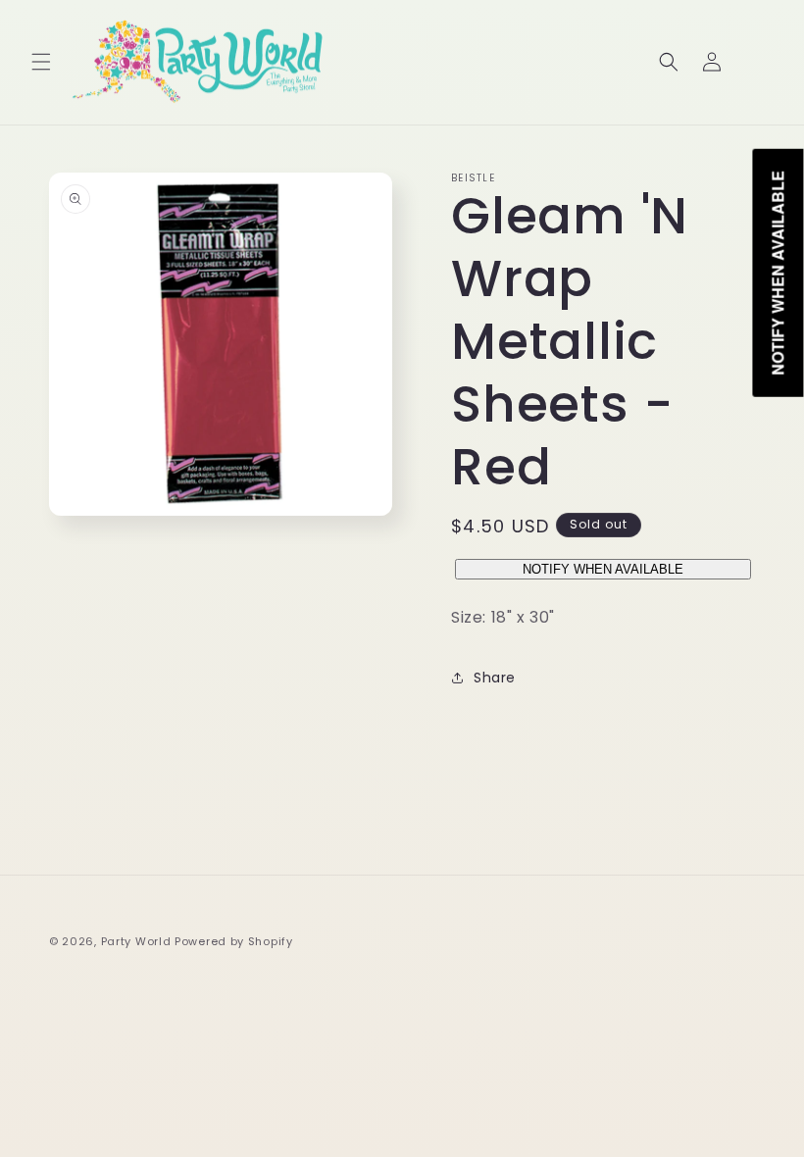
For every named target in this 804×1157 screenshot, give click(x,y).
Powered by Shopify (234, 941)
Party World (136, 941)
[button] (41, 61)
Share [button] (495, 677)
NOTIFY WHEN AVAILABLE (603, 569)
